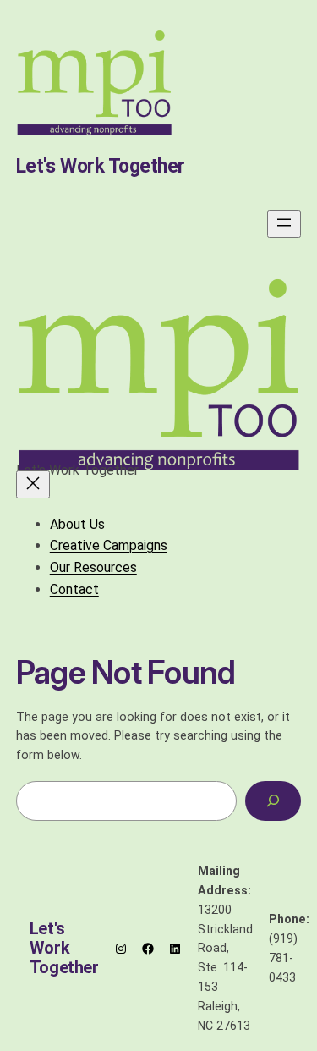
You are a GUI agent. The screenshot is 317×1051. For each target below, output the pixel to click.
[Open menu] (284, 224)
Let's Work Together (100, 166)
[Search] (273, 801)
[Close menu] (33, 484)
